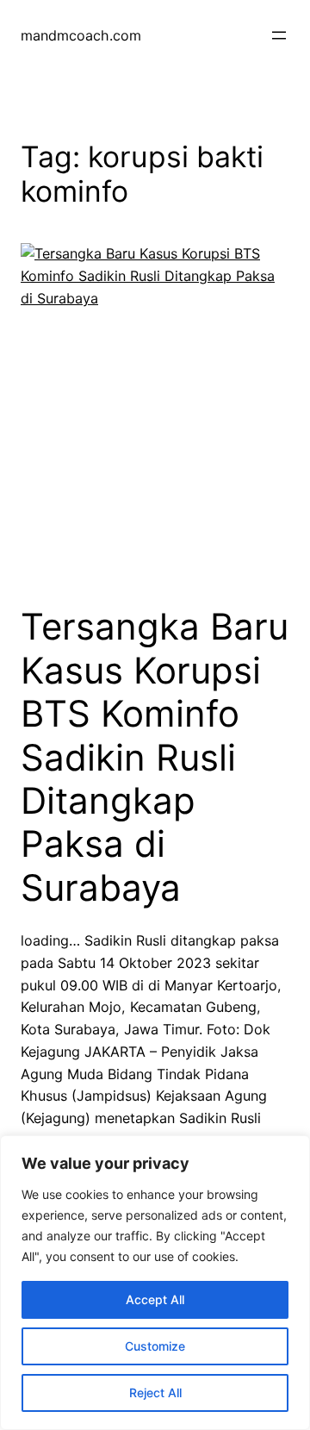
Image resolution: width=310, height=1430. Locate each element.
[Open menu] (279, 35)
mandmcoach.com (81, 35)
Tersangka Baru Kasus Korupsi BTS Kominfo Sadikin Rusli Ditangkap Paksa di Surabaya (154, 757)
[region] (155, 1282)
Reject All (155, 1392)
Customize (155, 1346)
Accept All (155, 1299)
